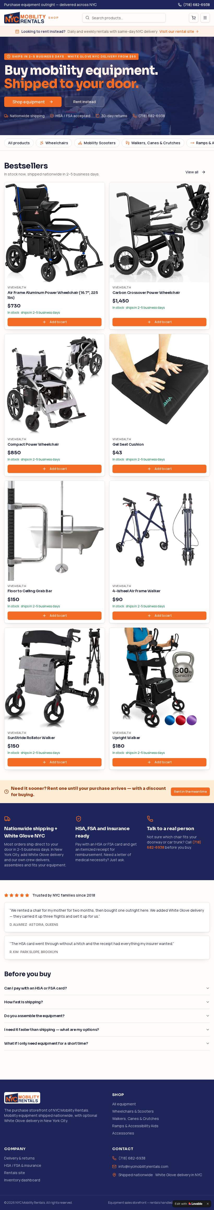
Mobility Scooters (100, 142)
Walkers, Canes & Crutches (155, 142)
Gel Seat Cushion (128, 444)
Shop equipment (29, 102)
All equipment (124, 1103)
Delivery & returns (19, 1158)
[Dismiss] (208, 1204)
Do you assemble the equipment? (34, 1015)
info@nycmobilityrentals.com (143, 1166)
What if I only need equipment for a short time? (46, 1043)
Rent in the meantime (190, 791)
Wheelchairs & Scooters (133, 1111)
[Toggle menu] (205, 17)
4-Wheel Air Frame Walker (136, 591)
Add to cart (58, 322)
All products (19, 142)
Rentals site (14, 1172)
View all (192, 171)
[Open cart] (193, 17)
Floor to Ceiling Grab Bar (30, 591)
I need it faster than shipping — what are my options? (51, 1029)
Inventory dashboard (22, 1179)
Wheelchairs (56, 142)
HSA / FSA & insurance (22, 1165)
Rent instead (84, 101)
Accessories (123, 1133)
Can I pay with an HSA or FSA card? (35, 988)
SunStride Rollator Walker (31, 737)
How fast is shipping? (23, 1002)
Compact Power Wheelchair (33, 444)
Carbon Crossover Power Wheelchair (146, 292)
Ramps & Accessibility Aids (135, 1125)
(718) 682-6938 (196, 4)
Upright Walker (126, 737)
